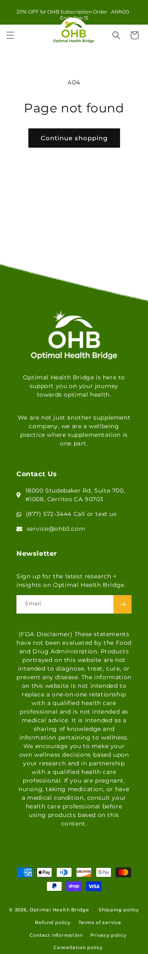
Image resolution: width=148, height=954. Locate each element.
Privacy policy (108, 935)
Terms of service (100, 922)
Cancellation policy (77, 947)
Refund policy (52, 922)
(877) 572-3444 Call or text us (71, 514)
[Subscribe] (122, 604)
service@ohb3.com (56, 528)
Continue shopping (74, 138)
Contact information (56, 935)
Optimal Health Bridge (59, 910)
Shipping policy (119, 910)
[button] (10, 35)
